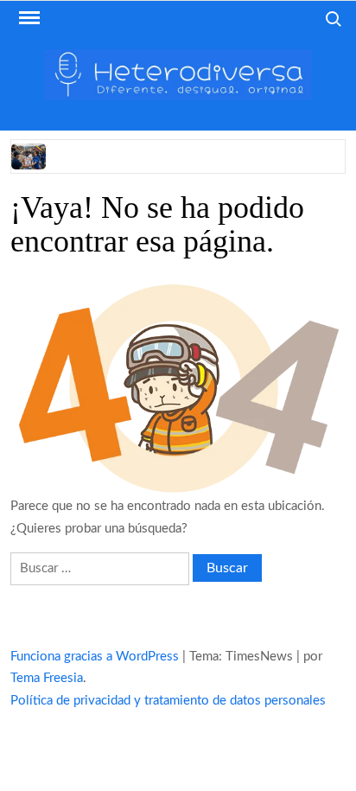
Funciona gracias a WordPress (94, 656)
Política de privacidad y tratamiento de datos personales (168, 700)
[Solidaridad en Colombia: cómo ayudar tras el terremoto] (29, 156)
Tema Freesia (46, 678)
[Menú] (27, 18)
